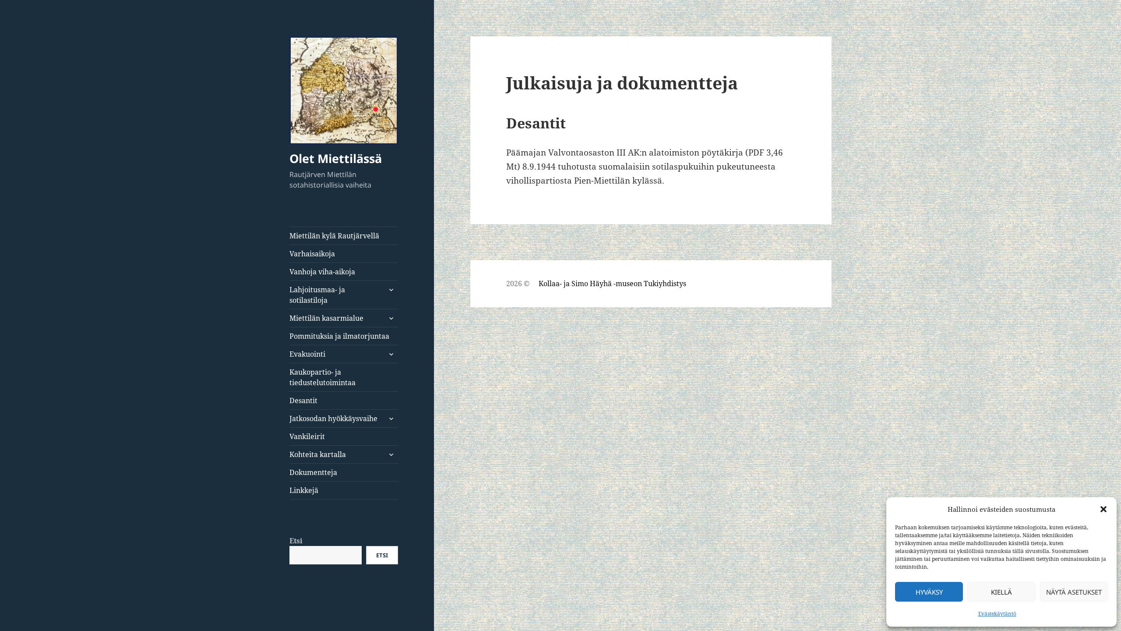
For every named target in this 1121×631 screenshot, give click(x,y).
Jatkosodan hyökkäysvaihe (333, 418)
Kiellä (1001, 592)
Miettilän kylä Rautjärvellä (334, 236)
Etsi (296, 541)
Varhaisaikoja (312, 254)
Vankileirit (307, 436)
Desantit (303, 400)
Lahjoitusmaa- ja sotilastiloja (317, 295)
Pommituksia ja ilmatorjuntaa (339, 336)
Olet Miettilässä (335, 158)
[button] (1103, 509)
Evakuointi (307, 354)
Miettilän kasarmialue (326, 318)
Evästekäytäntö (997, 613)
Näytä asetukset (1074, 592)
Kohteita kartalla (317, 454)
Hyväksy (929, 592)
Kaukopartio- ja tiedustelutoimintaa (322, 377)
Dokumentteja (313, 472)
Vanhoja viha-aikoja (322, 272)
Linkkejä (303, 490)
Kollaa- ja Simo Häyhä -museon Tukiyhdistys (612, 283)
